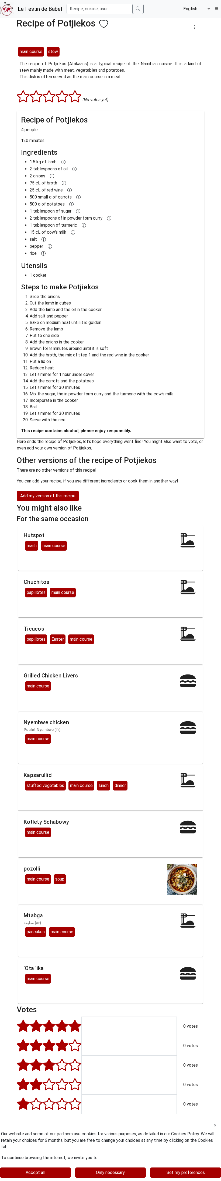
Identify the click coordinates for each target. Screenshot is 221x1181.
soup (59, 879)
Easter (57, 639)
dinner (120, 785)
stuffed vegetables (45, 785)
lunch (104, 785)
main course (31, 51)
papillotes (36, 592)
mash (32, 545)
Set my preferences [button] (186, 1172)
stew (53, 51)
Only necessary (110, 1172)
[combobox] (196, 9)
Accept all (35, 1172)
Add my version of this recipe (47, 495)
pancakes (36, 931)
